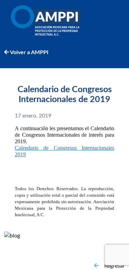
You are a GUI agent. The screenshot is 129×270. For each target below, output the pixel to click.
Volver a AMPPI (29, 52)
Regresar (114, 266)
